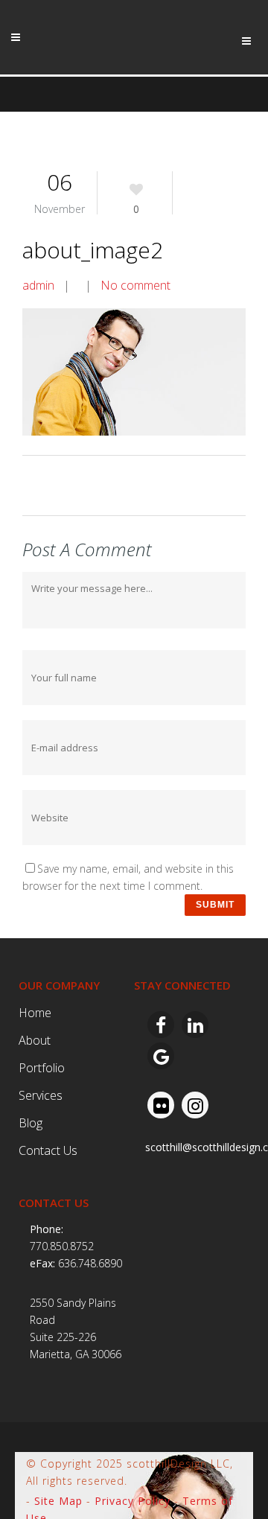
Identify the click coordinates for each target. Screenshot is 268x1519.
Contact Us (48, 1150)
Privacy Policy (132, 1501)
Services (41, 1095)
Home (35, 1012)
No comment (135, 285)
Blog (30, 1123)
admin (38, 285)
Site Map (58, 1501)
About (35, 1040)
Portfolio (42, 1068)
